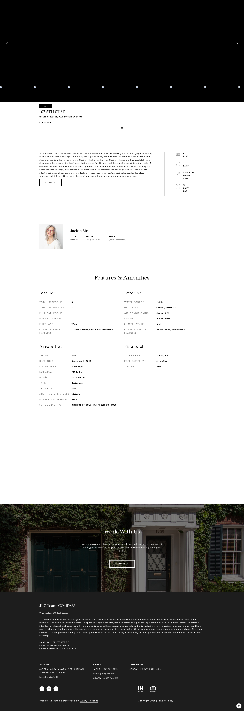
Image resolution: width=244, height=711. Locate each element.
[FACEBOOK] (41, 688)
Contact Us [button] (122, 564)
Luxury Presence (89, 700)
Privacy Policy (165, 700)
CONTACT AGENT (149, 238)
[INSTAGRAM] (48, 688)
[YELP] (55, 688)
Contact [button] (50, 183)
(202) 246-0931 (111, 678)
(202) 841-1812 (107, 674)
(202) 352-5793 (93, 239)
